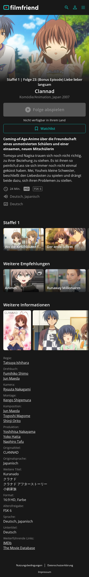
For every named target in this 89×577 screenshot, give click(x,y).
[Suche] (67, 7)
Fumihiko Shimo (15, 373)
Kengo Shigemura (17, 400)
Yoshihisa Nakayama (19, 431)
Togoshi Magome (16, 416)
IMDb (7, 543)
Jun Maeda (11, 378)
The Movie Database (19, 548)
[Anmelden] (75, 7)
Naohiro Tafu (13, 441)
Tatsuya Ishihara (16, 362)
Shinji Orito (12, 421)
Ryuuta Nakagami (17, 389)
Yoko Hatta (11, 436)
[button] (83, 7)
